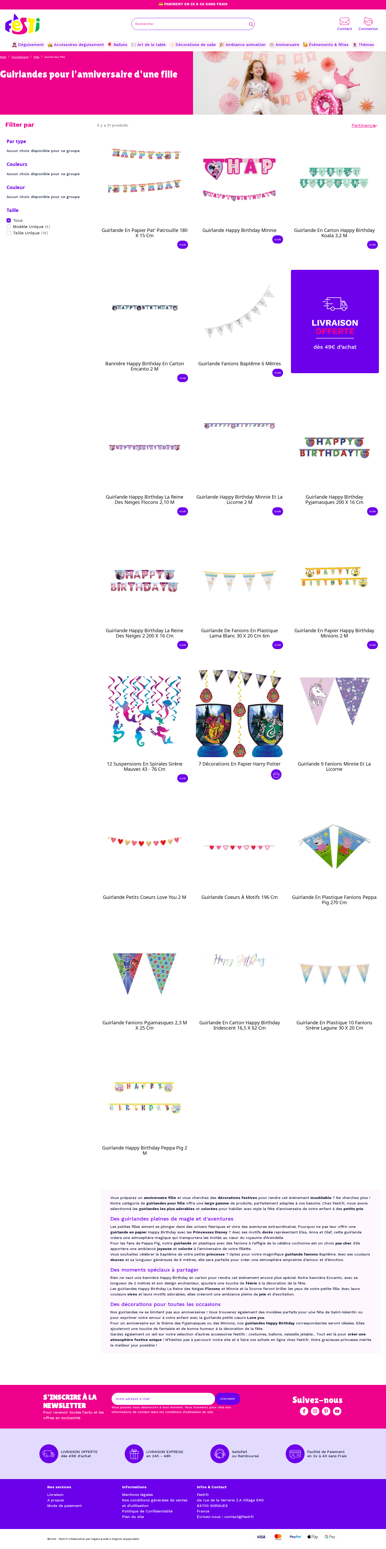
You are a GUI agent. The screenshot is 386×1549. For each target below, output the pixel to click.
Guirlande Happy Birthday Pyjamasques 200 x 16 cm (334, 499)
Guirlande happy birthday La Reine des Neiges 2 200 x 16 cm (144, 633)
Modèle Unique (31, 226)
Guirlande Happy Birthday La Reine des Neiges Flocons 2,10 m (144, 499)
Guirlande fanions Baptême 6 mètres (239, 363)
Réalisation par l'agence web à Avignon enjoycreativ (104, 1538)
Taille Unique (30, 232)
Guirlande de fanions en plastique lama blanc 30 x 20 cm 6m (239, 633)
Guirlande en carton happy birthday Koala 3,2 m (334, 233)
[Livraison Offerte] (335, 321)
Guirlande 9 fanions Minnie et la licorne (334, 766)
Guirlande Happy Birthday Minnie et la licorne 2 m (239, 499)
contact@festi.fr (239, 1517)
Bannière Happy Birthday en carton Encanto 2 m (144, 366)
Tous (18, 220)
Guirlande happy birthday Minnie (239, 230)
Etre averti (339, 776)
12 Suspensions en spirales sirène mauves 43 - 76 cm (144, 766)
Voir (182, 244)
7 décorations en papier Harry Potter (239, 764)
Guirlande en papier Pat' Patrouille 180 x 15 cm (144, 233)
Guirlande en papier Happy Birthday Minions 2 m (334, 633)
